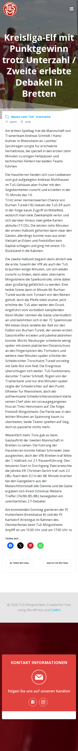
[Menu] (71, 9)
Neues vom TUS (22, 117)
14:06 (27, 122)
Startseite (43, 117)
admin (13, 122)
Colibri (55, 610)
